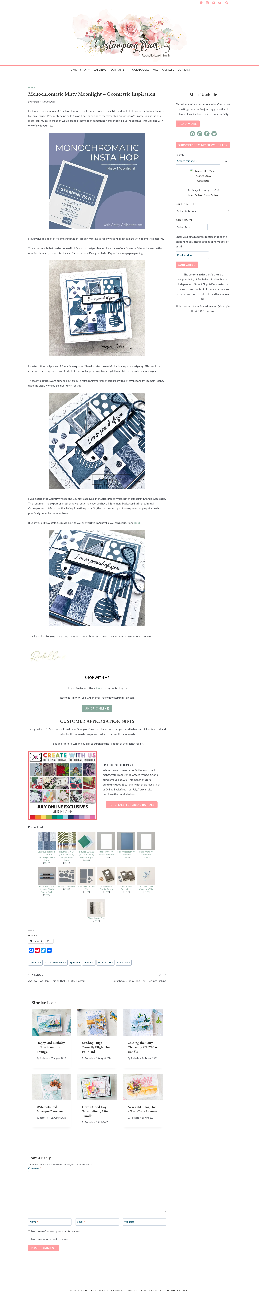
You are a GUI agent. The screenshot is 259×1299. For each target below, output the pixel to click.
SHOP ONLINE (97, 708)
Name (34, 1221)
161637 (146, 892)
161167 (126, 892)
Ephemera (75, 962)
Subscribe (186, 264)
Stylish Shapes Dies (66, 886)
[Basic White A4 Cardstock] (146, 841)
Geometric (89, 962)
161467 (46, 863)
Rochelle (35, 101)
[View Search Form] (226, 2)
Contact (184, 69)
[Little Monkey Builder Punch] (106, 876)
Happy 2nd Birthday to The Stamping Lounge (51, 1047)
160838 (86, 860)
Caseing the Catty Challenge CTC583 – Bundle (142, 1047)
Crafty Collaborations (55, 962)
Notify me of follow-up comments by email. (56, 1231)
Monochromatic (105, 962)
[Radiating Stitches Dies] (86, 876)
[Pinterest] (213, 2)
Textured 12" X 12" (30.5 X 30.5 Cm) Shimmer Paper (86, 855)
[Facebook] (201, 2)
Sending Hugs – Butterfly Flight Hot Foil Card (96, 1047)
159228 (146, 857)
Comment (34, 1168)
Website (129, 1221)
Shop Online (211, 195)
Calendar (100, 69)
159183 (66, 889)
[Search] (226, 161)
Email (81, 1221)
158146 (96, 921)
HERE (137, 522)
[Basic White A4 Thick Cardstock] (106, 841)
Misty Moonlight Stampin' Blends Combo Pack (46, 889)
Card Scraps (35, 962)
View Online (195, 195)
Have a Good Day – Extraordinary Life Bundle (95, 1111)
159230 (106, 857)
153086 (126, 857)
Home (72, 69)
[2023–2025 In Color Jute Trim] (146, 876)
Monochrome (123, 962)
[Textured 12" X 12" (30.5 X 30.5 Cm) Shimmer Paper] (86, 841)
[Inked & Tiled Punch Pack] (126, 876)
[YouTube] (219, 2)
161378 (106, 892)
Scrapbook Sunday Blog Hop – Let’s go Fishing (139, 978)
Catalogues (140, 69)
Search (180, 154)
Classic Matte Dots (96, 918)
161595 (86, 892)
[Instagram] (207, 2)
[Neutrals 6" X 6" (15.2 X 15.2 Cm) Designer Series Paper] (67, 841)
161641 (66, 863)
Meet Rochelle (163, 69)
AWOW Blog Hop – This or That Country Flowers (56, 978)
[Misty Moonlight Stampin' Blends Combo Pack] (47, 876)
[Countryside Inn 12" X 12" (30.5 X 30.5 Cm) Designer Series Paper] (47, 841)
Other (31, 88)
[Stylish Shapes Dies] (67, 876)
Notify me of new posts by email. (50, 1239)
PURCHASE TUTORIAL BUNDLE (132, 804)
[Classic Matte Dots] (96, 908)
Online (100, 688)
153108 (46, 895)
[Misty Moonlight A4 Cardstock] (126, 841)
